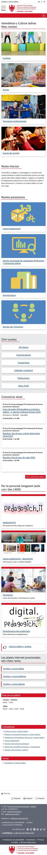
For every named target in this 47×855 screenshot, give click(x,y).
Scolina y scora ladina (13, 668)
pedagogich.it (9, 522)
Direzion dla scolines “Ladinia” (16, 750)
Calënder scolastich (23, 370)
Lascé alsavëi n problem (12, 825)
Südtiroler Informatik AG (19, 818)
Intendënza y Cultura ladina (15, 763)
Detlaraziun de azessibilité (13, 839)
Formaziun (8, 595)
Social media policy (28, 842)
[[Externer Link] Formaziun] (23, 580)
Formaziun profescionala (14, 121)
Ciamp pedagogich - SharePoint (18, 558)
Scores (6, 89)
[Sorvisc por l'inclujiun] (23, 312)
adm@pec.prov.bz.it (12, 814)
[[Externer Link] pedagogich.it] (23, 507)
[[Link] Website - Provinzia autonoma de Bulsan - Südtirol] (22, 8)
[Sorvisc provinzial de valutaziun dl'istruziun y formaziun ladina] (23, 246)
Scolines (7, 58)
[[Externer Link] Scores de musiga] (23, 138)
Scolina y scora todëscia (14, 676)
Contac (30, 822)
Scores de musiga (11, 153)
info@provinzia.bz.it (14, 812)
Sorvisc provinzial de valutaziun (17, 743)
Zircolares (23, 347)
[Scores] (23, 75)
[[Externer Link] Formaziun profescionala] (23, 106)
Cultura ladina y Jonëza (20, 646)
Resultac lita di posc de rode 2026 (19, 457)
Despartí (16, 798)
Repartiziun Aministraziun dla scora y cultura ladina (24, 737)
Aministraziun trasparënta (13, 822)
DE (44, 2)
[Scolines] (23, 43)
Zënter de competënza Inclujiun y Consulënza (22, 746)
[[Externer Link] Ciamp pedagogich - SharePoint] (23, 544)
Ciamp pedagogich (12, 228)
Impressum (30, 839)
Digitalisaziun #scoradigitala (16, 631)
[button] (27, 829)
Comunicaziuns (23, 355)
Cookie (15, 842)
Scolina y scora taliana (14, 684)
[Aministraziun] (23, 280)
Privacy (41, 839)
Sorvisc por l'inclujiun (13, 326)
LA (39, 2)
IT (41, 2)
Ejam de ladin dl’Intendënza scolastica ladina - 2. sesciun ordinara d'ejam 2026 (22, 410)
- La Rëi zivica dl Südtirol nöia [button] (18, 833)
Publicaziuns (23, 378)
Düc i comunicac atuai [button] (35, 476)
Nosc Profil (23, 385)
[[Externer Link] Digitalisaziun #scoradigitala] (23, 616)
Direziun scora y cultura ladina (16, 731)
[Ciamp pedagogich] (23, 214)
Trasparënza (23, 362)
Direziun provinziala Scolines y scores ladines (22, 734)
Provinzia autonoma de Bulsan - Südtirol (21, 806)
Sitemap (6, 793)
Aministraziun (9, 295)
